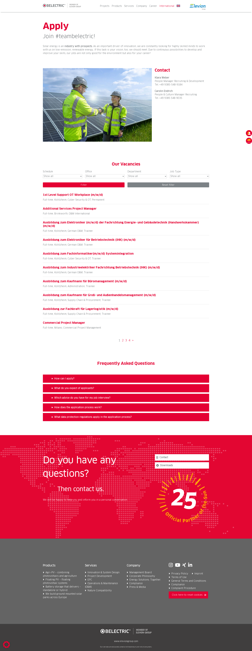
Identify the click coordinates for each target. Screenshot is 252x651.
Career (153, 6)
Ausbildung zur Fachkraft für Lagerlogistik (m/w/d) (80, 309)
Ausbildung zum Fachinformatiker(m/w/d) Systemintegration (88, 253)
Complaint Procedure (183, 588)
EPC (90, 580)
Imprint (198, 574)
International (166, 6)
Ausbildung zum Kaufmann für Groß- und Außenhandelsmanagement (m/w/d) (99, 295)
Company (141, 6)
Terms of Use (179, 577)
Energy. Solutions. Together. (145, 580)
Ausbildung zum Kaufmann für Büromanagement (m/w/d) (85, 281)
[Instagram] (171, 565)
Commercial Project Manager (64, 322)
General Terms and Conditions (188, 581)
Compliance (136, 583)
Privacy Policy (179, 574)
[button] (6, 644)
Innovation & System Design (103, 572)
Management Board (140, 572)
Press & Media (137, 587)
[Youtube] (177, 565)
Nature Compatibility (100, 590)
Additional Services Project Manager (70, 208)
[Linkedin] (190, 565)
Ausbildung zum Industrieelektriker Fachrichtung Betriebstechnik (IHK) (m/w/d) (101, 267)
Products (117, 6)
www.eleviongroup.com (126, 641)
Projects (104, 6)
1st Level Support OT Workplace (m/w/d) (73, 194)
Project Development (100, 576)
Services (129, 6)
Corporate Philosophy (142, 576)
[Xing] (184, 565)
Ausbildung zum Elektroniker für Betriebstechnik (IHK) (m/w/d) (89, 239)
